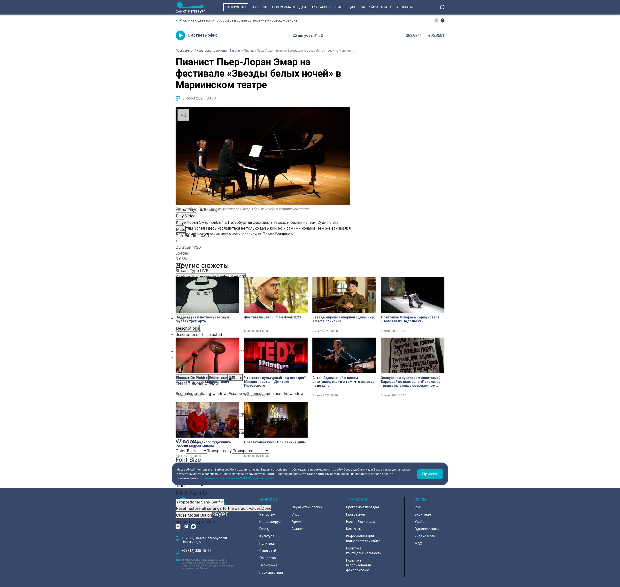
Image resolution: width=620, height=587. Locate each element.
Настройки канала (376, 7)
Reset (218, 508)
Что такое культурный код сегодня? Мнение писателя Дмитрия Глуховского (275, 381)
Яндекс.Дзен (425, 536)
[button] (442, 20)
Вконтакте (423, 514)
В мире (297, 529)
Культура (266, 536)
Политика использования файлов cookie (358, 565)
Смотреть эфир (202, 35)
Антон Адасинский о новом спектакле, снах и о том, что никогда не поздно (343, 381)
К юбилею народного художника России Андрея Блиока (203, 444)
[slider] (263, 259)
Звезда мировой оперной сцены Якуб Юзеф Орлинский (343, 319)
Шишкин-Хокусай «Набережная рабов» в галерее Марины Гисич (202, 380)
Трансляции (345, 7)
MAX (418, 543)
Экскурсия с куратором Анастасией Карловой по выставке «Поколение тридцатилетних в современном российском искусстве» (411, 381)
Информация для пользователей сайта (363, 538)
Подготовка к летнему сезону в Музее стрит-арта (202, 319)
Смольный (267, 551)
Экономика (268, 565)
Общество (267, 558)
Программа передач (289, 7)
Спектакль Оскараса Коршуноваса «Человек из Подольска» (410, 319)
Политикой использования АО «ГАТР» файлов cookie (237, 478)
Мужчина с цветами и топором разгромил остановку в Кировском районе (238, 20)
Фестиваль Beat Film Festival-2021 (272, 317)
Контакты (404, 7)
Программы (320, 7)
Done (266, 508)
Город (264, 529)
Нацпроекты (235, 7)
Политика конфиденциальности (363, 550)
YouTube (421, 522)
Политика (267, 543)
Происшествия (271, 572)
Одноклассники (427, 529)
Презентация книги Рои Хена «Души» (275, 442)
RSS (418, 507)
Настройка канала (360, 522)
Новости (260, 7)
